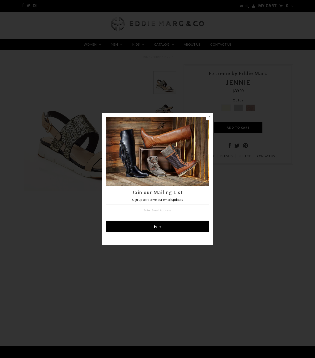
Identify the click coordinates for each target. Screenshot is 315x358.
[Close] (209, 116)
